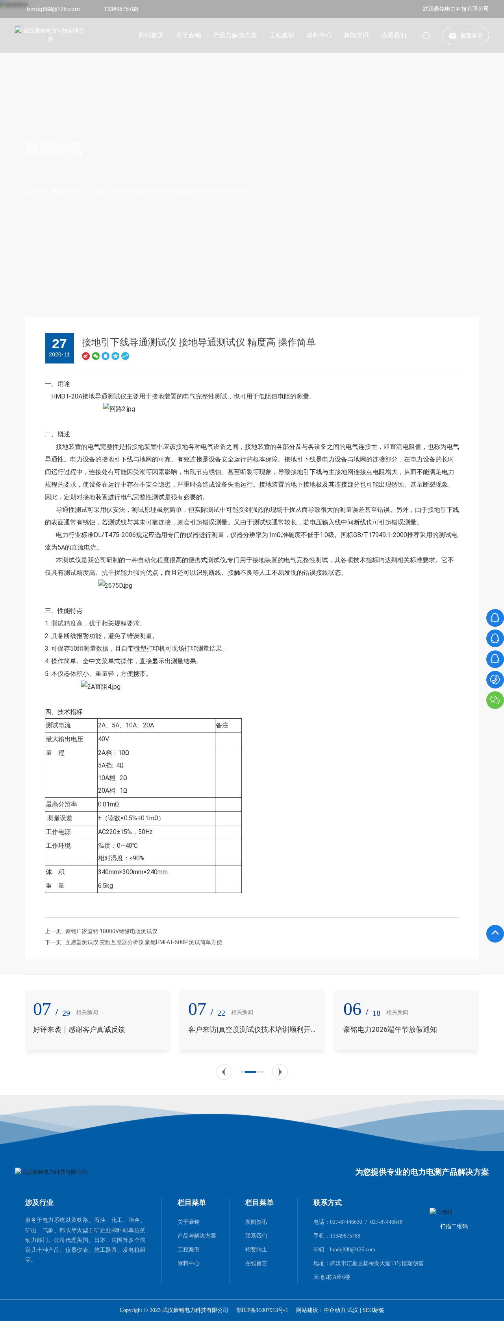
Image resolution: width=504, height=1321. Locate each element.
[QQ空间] (115, 355)
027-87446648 (386, 1222)
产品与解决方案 (197, 1235)
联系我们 (256, 1235)
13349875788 (121, 9)
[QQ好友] (105, 355)
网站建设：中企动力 (321, 1310)
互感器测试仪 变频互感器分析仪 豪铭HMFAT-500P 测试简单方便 (143, 942)
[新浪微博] (86, 355)
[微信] (96, 355)
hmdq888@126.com (53, 9)
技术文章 (94, 191)
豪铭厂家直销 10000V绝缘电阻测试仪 (111, 931)
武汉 (352, 1310)
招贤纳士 (256, 1249)
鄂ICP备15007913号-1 (262, 1310)
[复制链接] (125, 355)
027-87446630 (346, 1222)
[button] (224, 1072)
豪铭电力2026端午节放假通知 (235, 1029)
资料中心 (189, 1263)
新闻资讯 (53, 149)
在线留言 (256, 1263)
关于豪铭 (189, 1222)
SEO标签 (373, 1310)
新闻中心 (63, 191)
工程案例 (189, 1249)
